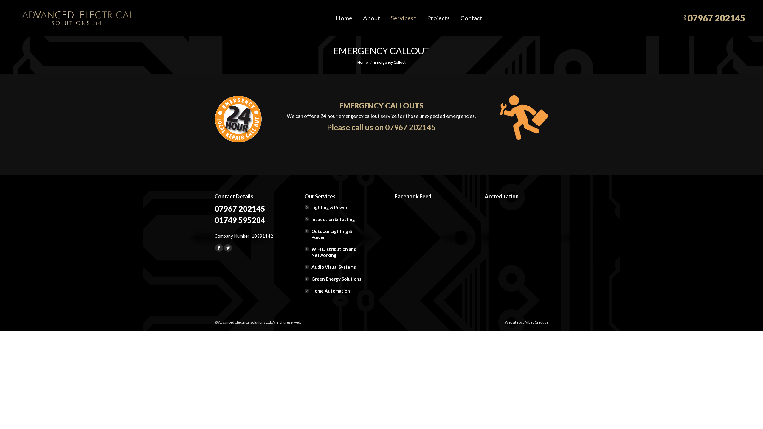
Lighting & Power (329, 207)
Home (362, 62)
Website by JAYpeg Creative (526, 322)
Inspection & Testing (333, 219)
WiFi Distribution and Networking (333, 252)
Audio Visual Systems (333, 267)
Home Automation (330, 290)
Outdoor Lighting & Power (331, 234)
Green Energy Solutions (336, 279)
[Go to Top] (753, 419)
